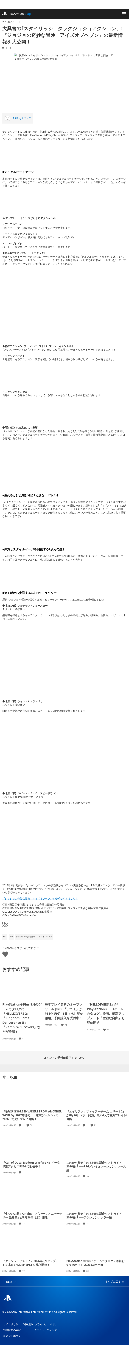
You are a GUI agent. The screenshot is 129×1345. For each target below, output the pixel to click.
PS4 (11, 936)
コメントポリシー (13, 1336)
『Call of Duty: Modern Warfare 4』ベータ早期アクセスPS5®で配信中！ (31, 1164)
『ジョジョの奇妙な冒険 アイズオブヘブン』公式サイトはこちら (40, 898)
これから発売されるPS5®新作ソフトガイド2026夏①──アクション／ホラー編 (94, 1215)
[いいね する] (20, 1038)
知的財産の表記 (12, 1330)
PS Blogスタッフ (22, 118)
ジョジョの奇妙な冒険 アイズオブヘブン (34, 936)
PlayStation (20, 14)
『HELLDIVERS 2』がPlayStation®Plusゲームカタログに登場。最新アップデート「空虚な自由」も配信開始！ (106, 1013)
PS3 (4, 936)
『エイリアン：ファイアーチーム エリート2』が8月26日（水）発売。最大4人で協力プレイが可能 (96, 1115)
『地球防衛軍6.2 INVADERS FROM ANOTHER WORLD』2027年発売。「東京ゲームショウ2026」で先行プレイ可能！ (32, 1115)
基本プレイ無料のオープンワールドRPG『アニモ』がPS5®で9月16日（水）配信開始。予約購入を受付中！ (64, 1011)
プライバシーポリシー (47, 1324)
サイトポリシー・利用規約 (18, 1324)
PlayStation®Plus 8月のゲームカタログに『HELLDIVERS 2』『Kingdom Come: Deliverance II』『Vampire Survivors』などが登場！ (22, 1018)
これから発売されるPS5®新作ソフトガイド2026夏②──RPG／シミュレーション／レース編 (96, 1166)
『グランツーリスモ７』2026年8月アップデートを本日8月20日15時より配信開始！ (31, 1263)
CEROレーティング (46, 1330)
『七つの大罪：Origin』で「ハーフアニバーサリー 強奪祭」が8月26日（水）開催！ (32, 1215)
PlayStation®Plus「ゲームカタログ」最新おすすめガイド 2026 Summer (95, 1263)
